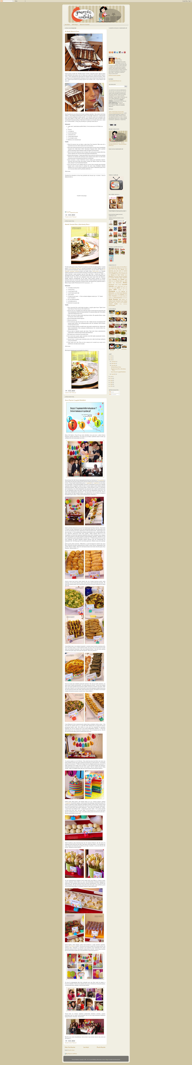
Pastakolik (112, 291)
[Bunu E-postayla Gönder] (68, 215)
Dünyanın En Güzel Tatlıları (117, 275)
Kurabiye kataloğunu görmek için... (116, 143)
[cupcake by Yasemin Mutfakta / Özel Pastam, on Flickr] (74, 941)
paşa (116, 291)
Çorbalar (114, 273)
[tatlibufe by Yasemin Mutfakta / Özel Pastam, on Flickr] (74, 525)
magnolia (115, 286)
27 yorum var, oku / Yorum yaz (70, 217)
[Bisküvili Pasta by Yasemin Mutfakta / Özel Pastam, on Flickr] (84, 70)
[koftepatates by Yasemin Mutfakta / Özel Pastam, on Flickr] (74, 643)
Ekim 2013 (113, 363)
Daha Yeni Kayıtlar (70, 1047)
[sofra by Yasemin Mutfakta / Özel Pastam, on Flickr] (94, 525)
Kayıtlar (112, 392)
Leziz (116, 284)
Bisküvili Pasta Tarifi (74, 212)
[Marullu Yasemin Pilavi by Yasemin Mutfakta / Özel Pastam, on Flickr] (85, 264)
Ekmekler (111, 276)
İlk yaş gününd (100, 480)
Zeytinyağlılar (112, 305)
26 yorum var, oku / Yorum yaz (70, 1042)
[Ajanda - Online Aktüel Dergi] (111, 261)
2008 (111, 384)
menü (124, 286)
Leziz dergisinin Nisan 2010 (75, 268)
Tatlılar (110, 301)
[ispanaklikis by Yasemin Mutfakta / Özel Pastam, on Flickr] (74, 680)
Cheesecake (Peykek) (112, 316)
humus (124, 281)
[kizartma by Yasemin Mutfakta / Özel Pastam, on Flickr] (94, 614)
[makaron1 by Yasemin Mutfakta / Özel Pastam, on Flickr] (94, 877)
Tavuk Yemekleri (116, 301)
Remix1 (110, 294)
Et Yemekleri (111, 277)
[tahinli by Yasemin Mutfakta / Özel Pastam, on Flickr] (84, 840)
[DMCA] (112, 125)
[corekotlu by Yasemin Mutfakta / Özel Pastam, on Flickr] (94, 721)
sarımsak (125, 294)
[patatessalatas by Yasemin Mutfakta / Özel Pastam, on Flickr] (74, 614)
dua (109, 274)
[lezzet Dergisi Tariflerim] (117, 254)
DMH (117, 273)
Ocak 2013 (113, 374)
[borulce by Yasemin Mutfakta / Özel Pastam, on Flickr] (74, 721)
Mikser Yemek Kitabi (112, 287)
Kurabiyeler (111, 284)
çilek (124, 272)
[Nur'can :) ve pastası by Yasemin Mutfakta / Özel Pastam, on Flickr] (94, 111)
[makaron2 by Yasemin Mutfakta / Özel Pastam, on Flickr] (74, 877)
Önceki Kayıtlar (101, 1047)
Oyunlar (119, 289)
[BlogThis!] (70, 215)
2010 (111, 380)
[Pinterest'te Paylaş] (74, 215)
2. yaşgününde (89, 483)
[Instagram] (120, 53)
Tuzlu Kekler (111, 302)
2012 (111, 376)
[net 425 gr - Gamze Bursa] (124, 236)
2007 (111, 386)
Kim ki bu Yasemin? (85, 24)
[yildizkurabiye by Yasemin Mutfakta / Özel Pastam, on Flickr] (84, 913)
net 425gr (123, 287)
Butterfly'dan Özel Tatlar (113, 270)
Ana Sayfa (67, 24)
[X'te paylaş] (71, 215)
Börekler (122, 269)
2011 (111, 378)
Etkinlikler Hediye (118, 277)
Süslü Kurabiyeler (118, 297)
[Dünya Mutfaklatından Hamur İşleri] (124, 243)
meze (126, 286)
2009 (111, 382)
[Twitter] (117, 53)
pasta (126, 289)
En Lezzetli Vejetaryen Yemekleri (120, 276)
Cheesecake (111, 272)
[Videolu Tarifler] (116, 190)
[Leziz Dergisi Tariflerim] (122, 254)
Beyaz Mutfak (117, 268)
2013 (111, 359)
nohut (126, 287)
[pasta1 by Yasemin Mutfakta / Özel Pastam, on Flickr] (74, 798)
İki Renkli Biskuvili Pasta (72, 31)
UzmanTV (125, 302)
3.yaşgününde (96, 483)
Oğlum (110, 289)
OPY (115, 289)
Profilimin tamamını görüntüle (115, 75)
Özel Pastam (71, 946)
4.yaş (109, 266)
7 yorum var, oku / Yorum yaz (70, 392)
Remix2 (113, 294)
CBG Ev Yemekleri (123, 270)
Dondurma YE (124, 273)
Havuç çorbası (96, 271)
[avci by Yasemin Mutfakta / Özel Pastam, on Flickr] (94, 578)
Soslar (112, 297)
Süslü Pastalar (113, 299)
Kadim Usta (112, 282)
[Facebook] (115, 53)
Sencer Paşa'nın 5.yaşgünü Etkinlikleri (75, 400)
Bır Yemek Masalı (117, 269)
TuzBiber (125, 301)
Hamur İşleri (119, 281)
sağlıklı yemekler (117, 294)
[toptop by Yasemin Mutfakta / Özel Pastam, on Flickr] (74, 578)
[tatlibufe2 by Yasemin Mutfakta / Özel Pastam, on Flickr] (84, 758)
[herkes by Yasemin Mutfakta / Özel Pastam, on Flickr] (85, 1011)
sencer (118, 295)
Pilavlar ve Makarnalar (118, 336)
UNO (115, 302)
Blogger (107, 1059)
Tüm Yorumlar (113, 394)
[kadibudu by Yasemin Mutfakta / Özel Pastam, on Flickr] (94, 643)
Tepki (122, 301)
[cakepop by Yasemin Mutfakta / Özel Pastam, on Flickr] (94, 941)
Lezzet (119, 284)
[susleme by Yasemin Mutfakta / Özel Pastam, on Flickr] (85, 979)
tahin (126, 299)
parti (123, 289)
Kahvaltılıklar (119, 282)
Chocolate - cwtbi (117, 272)
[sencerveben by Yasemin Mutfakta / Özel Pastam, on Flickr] (85, 477)
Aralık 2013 (113, 361)
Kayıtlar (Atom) (71, 1050)
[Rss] (112, 53)
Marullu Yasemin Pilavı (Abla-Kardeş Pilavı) (77, 224)
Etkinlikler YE (116, 279)
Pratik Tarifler (119, 293)
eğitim (126, 274)
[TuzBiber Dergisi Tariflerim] (111, 254)
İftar (126, 281)
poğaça (116, 293)
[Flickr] (122, 53)
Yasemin (118, 58)
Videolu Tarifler (113, 304)
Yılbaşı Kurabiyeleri (123, 303)
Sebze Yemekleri (113, 296)
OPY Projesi (75, 24)
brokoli (126, 269)
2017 (111, 356)
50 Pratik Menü (113, 266)
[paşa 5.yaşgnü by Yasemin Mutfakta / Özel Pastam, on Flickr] (85, 432)
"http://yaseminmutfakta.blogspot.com (116, 113)
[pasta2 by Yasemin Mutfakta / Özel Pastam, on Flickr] (94, 798)
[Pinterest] (125, 53)
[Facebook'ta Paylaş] (73, 215)
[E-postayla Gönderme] (66, 214)
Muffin (118, 288)
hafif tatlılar (114, 281)
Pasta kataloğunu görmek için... (115, 142)
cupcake (122, 272)
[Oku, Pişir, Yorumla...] (116, 208)
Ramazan (125, 293)
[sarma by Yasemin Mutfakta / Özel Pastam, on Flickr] (94, 680)
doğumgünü (120, 273)
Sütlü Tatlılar (122, 299)
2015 (111, 358)
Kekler (125, 282)
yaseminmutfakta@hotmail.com (115, 80)
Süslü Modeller (124, 297)
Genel (122, 279)
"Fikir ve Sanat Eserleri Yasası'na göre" (116, 111)
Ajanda (118, 266)
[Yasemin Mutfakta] (110, 53)
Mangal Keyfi (120, 286)
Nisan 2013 (113, 365)
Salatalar (122, 294)
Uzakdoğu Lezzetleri (120, 302)
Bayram (112, 268)
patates (119, 291)
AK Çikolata (121, 266)
